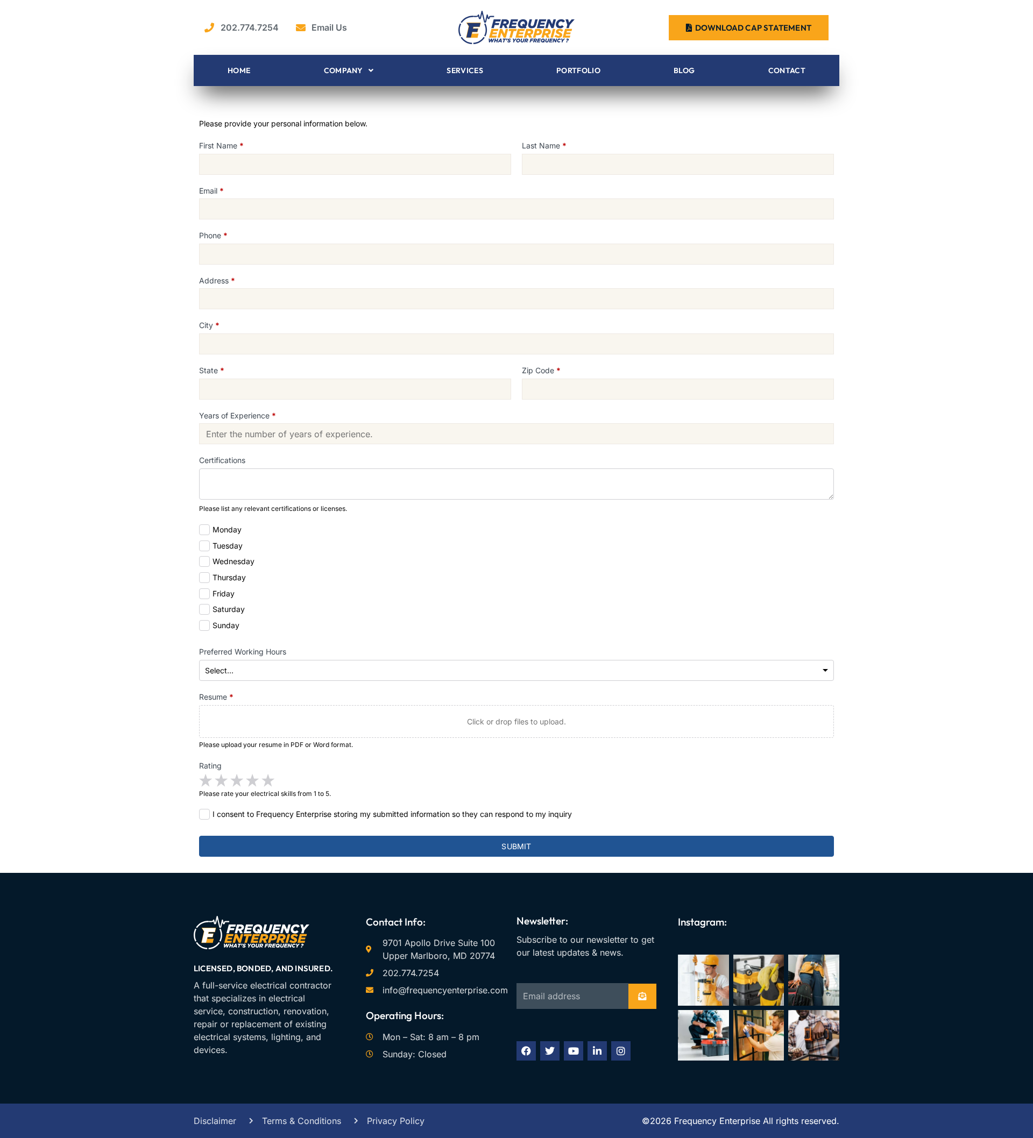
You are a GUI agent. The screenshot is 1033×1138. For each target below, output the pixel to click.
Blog (684, 70)
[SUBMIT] (642, 996)
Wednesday (233, 561)
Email (211, 190)
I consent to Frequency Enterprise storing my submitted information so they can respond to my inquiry (392, 814)
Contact (786, 70)
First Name (221, 145)
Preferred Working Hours (242, 651)
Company (343, 70)
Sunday (226, 625)
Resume (216, 696)
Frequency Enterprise (715, 1120)
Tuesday (228, 545)
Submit (516, 846)
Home (239, 70)
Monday (227, 529)
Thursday (229, 577)
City (209, 325)
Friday (224, 593)
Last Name (544, 145)
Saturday (229, 609)
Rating (210, 765)
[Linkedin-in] (597, 1051)
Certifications (222, 460)
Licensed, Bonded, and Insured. (263, 968)
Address (217, 280)
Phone (213, 235)
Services (465, 70)
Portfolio (578, 70)
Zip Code (541, 370)
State (211, 370)
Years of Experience (237, 415)
